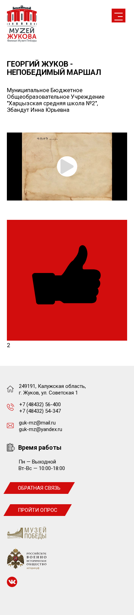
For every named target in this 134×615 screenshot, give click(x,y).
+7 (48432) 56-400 (40, 404)
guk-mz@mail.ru (37, 423)
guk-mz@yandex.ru (40, 429)
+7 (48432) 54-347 (40, 411)
